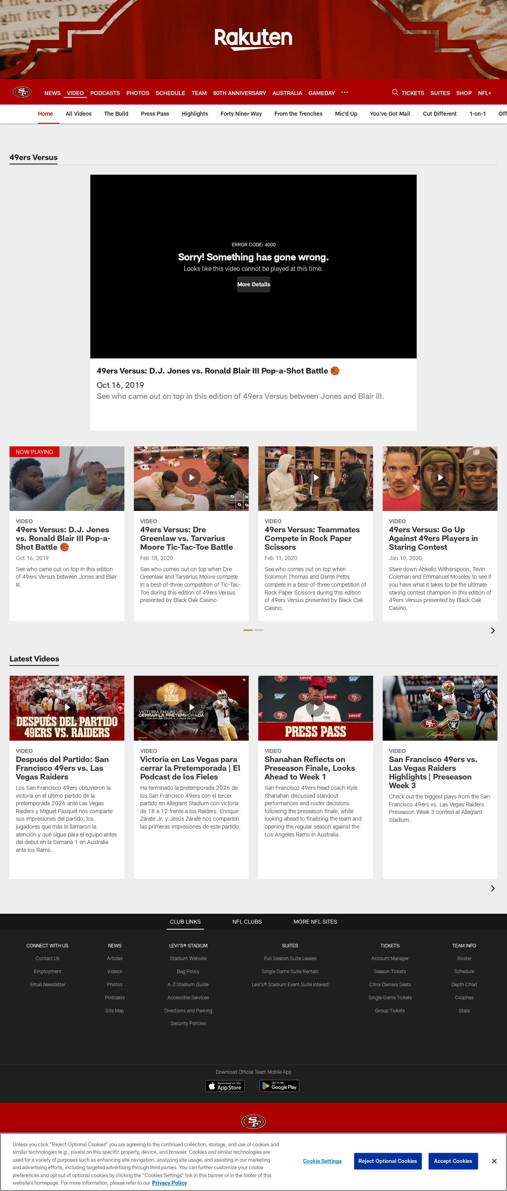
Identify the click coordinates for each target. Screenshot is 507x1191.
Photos (114, 984)
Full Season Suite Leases (290, 958)
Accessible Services (188, 997)
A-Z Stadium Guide (188, 984)
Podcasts (115, 997)
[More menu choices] (344, 92)
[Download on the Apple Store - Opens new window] (225, 1087)
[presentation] (494, 631)
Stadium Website (188, 958)
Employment (47, 971)
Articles (115, 958)
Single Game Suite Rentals (290, 971)
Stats (464, 1010)
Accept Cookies (453, 1161)
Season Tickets (390, 971)
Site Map (114, 1010)
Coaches (464, 997)
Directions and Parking (188, 1010)
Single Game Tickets (390, 997)
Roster (464, 958)
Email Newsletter (47, 984)
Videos (114, 971)
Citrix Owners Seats (390, 984)
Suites (290, 945)
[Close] (494, 1161)
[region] (253, 1162)
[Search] (395, 92)
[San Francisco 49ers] (253, 1122)
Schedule (464, 971)
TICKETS (390, 945)
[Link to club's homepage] (22, 91)
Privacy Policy (169, 1183)
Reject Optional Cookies (387, 1161)
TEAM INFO (464, 945)
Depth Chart (464, 984)
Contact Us (47, 958)
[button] (253, 284)
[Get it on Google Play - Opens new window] (279, 1090)
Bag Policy (188, 971)
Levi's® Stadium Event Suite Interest (290, 984)
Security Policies (188, 1023)
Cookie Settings (322, 1161)
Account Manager (390, 958)
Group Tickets (390, 1010)
